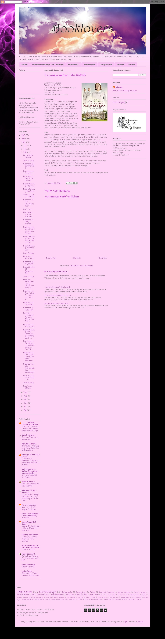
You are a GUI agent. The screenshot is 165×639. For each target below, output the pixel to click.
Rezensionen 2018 (89, 64)
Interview (80, 597)
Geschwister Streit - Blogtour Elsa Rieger (29, 508)
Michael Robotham (27, 600)
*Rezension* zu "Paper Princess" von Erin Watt (30, 574)
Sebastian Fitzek (120, 600)
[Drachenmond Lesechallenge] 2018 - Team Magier (47, 64)
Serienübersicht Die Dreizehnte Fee (29, 270)
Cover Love (27, 209)
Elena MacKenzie (59, 597)
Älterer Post (102, 258)
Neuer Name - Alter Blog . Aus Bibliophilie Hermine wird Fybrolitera (30, 448)
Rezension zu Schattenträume (28, 377)
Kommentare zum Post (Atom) (81, 266)
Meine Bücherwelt (28, 554)
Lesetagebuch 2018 (106, 64)
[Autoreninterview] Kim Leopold (58, 287)
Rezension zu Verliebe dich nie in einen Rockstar (28, 230)
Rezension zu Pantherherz (29, 325)
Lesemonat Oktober (27, 387)
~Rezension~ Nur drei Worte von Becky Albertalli (29, 539)
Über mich (132, 64)
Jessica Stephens (124, 592)
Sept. (26, 392)
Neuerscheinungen (47, 592)
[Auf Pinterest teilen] (76, 183)
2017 (23, 139)
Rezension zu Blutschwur (28, 257)
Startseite (25, 64)
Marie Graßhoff (136, 597)
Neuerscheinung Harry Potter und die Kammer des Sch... (29, 334)
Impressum (120, 64)
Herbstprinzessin (57, 595)
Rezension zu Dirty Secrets (28, 222)
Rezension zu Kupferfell (28, 263)
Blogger (140, 622)
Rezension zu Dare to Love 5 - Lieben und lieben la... (29, 295)
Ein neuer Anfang (28, 549)
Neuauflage (60, 600)
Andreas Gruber (122, 595)
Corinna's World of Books (29, 523)
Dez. (26, 145)
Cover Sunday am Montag (28, 195)
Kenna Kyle (70, 595)
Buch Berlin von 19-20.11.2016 (27, 214)
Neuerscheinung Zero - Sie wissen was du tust (29, 239)
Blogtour (144, 595)
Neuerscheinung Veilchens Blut (29, 248)
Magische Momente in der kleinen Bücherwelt (30, 546)
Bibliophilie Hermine (29, 444)
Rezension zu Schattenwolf (28, 166)
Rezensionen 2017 (73, 64)
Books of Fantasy (28, 482)
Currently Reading (106, 592)
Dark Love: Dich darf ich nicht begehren (30, 485)
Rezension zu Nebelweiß (28, 303)
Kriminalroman (103, 597)
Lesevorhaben (125, 597)
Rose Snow (98, 600)
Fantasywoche (67, 592)
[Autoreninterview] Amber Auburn (57, 295)
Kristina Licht (114, 597)
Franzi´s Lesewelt (29, 505)
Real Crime (94, 595)
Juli (25, 399)
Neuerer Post (51, 258)
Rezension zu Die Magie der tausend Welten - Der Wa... (28, 345)
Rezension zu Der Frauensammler (28, 203)
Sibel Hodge (130, 600)
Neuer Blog (25, 518)
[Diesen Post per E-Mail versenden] (67, 183)
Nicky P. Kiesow (140, 592)
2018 (24, 135)
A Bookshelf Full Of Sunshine (29, 491)
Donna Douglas (38, 597)
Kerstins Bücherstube (30, 535)
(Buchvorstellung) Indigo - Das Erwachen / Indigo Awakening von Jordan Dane (30, 497)
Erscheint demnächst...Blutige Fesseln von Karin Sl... (28, 284)
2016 (24, 142)
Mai (25, 406)
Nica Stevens (70, 600)
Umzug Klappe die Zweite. (56, 271)
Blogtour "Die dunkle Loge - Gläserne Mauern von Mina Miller (30, 528)
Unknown (118, 87)
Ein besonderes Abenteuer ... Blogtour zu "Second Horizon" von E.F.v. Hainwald (30, 461)
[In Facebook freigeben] (74, 183)
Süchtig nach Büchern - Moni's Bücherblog (30, 515)
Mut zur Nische (50, 600)
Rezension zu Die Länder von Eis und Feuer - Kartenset (28, 357)
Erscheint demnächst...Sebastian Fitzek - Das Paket (28, 317)
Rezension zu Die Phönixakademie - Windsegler (28, 368)
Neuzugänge (81, 592)
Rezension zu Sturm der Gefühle (28, 178)
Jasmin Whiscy (91, 597)
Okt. (25, 152)
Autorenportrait (134, 595)
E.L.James (49, 597)
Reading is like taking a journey (30, 455)
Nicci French (79, 600)
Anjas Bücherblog (28, 565)
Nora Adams (89, 600)
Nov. (25, 149)
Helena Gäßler (71, 597)
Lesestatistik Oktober (28, 156)
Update (138, 600)
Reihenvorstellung (23, 595)
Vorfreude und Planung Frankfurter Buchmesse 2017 (30, 558)
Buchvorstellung (42, 595)
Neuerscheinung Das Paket (29, 190)
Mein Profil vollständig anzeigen (125, 90)
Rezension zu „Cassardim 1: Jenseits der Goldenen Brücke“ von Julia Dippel (30, 428)
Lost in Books (27, 571)
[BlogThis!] (69, 183)
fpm (126, 622)
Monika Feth (39, 600)
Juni (26, 403)
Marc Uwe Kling (82, 595)
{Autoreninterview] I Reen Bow (56, 303)
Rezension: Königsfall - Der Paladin (30, 476)
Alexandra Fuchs (110, 595)
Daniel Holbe (28, 597)
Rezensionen (24, 592)
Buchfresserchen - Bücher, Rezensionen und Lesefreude (29, 471)
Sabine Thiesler (108, 600)
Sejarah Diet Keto (28, 567)
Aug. (26, 396)
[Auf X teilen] (72, 183)
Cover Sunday (28, 161)
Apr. (25, 410)
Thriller (92, 592)
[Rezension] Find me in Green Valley (30, 438)
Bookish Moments (28, 435)
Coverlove (19, 597)
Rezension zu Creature (28, 172)
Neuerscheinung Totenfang (29, 185)
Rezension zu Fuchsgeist (28, 309)
